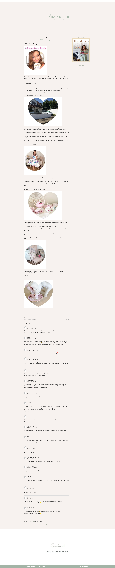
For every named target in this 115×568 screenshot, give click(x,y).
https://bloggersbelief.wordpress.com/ (32, 411)
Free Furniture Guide (62, 1)
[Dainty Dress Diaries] (57, 17)
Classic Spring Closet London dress (30, 318)
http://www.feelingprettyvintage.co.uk (32, 471)
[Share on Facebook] (26, 314)
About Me (32, 1)
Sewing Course (53, 1)
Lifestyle (46, 1)
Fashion (46, 37)
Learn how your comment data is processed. (50, 524)
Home (26, 1)
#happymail (67, 318)
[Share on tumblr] (28, 314)
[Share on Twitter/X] (27, 314)
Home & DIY (39, 1)
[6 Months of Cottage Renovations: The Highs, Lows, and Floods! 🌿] (81, 72)
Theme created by (85, 566)
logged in (32, 521)
